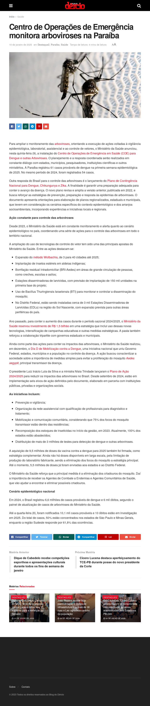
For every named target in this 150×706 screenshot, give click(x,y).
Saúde (20, 16)
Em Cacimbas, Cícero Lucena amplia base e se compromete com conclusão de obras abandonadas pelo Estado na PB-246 (120, 607)
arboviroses (62, 144)
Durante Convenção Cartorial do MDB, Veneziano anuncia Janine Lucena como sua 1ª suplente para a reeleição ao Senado (28, 607)
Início (11, 16)
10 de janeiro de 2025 (20, 44)
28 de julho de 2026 (69, 618)
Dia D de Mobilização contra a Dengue (56, 349)
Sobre (12, 686)
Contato (26, 686)
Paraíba (55, 44)
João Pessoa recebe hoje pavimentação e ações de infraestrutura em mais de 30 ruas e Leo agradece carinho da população (74, 607)
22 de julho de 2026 (115, 618)
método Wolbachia (45, 257)
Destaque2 (43, 44)
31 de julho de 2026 (24, 618)
